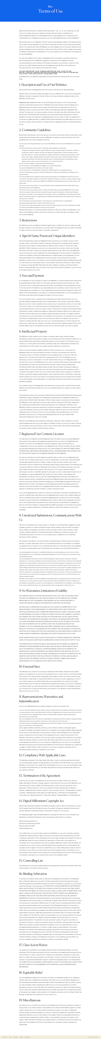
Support (21, 1037)
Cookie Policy (15, 1037)
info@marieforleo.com (26, 828)
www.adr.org (23, 905)
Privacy (10, 1037)
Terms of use (5, 1037)
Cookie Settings (27, 1037)
